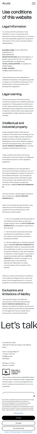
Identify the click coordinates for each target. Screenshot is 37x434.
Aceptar (18, 418)
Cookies (7, 431)
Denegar (18, 423)
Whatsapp (5, 358)
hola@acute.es (7, 356)
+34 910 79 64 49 (8, 354)
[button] (34, 396)
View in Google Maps (9, 351)
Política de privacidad (15, 431)
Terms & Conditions (27, 431)
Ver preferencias (18, 428)
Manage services (18, 413)
